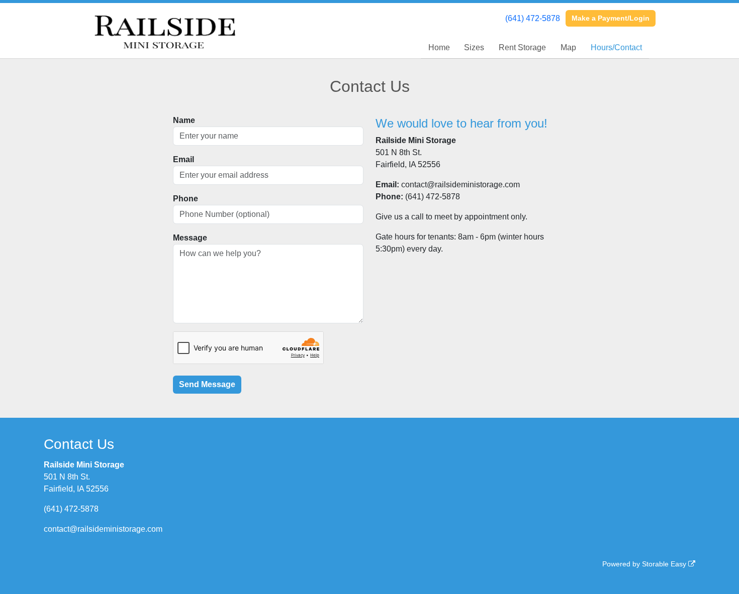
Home (439, 47)
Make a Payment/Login (611, 18)
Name (184, 120)
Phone (185, 198)
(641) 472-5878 (532, 18)
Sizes (474, 47)
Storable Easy (665, 564)
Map (568, 47)
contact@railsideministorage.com (103, 529)
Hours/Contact (616, 47)
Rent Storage (522, 47)
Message (190, 237)
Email (183, 159)
